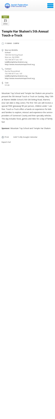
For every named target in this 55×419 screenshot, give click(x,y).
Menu (50, 5)
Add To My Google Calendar (25, 137)
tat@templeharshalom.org (16, 62)
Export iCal (6, 142)
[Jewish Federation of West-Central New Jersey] (17, 6)
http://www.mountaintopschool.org (20, 64)
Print (7, 137)
